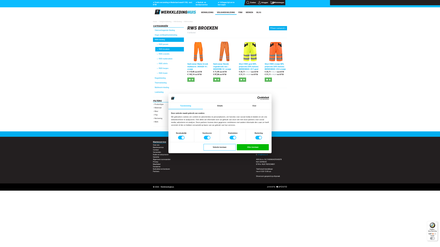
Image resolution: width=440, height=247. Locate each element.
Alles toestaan (252, 147)
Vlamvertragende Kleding (165, 30)
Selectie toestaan (219, 147)
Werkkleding (207, 12)
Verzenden (157, 152)
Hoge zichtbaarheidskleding (166, 35)
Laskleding (159, 92)
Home (155, 21)
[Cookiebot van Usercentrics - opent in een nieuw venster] (259, 98)
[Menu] (436, 222)
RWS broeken (188, 21)
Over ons (156, 145)
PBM (240, 12)
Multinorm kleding (162, 87)
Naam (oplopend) (278, 28)
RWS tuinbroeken (165, 59)
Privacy (155, 162)
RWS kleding (178, 21)
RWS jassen (163, 44)
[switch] (207, 138)
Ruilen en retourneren (161, 155)
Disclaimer (157, 167)
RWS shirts (163, 63)
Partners (156, 171)
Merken (249, 12)
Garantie (156, 157)
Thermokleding (161, 83)
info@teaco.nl (263, 155)
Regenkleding (160, 78)
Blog (258, 12)
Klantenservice (158, 147)
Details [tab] (220, 106)
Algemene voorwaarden (161, 159)
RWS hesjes (163, 68)
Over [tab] (254, 106)
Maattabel (156, 164)
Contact (156, 150)
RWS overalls (164, 54)
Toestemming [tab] (185, 106)
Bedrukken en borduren (161, 169)
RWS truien (163, 73)
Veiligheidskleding (226, 12)
